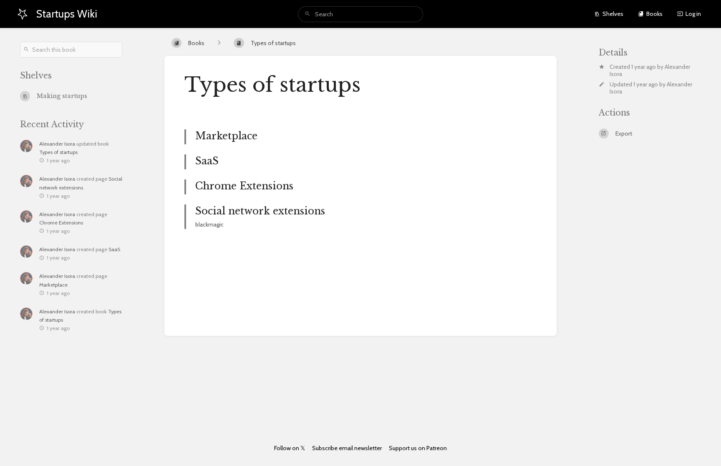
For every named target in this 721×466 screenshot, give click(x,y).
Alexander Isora (57, 144)
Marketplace (53, 285)
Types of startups (58, 152)
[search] (360, 14)
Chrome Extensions (61, 222)
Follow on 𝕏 (289, 448)
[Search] (307, 14)
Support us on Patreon (418, 448)
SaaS (114, 249)
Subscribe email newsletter (347, 448)
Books (654, 14)
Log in (693, 14)
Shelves (613, 14)
